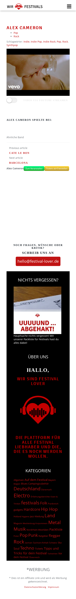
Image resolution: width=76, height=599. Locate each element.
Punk (33, 535)
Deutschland (27, 488)
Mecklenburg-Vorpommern (35, 523)
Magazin (18, 523)
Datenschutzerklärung (35, 586)
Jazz (32, 516)
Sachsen (28, 542)
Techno (27, 548)
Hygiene (25, 516)
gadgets (18, 509)
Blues (24, 483)
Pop (16, 32)
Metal (54, 522)
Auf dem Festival (36, 480)
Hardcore (32, 509)
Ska (60, 542)
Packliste (55, 529)
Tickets (39, 548)
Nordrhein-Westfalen (38, 529)
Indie (27, 41)
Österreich (34, 557)
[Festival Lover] (22, 7)
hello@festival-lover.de (38, 261)
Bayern (52, 480)
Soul (16, 548)
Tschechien (53, 553)
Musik (20, 529)
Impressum (53, 586)
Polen (16, 536)
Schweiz (53, 542)
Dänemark (46, 489)
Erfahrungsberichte (40, 496)
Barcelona (18, 163)
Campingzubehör (38, 483)
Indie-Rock (49, 41)
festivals (30, 502)
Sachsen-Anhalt (40, 542)
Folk (43, 503)
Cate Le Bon (19, 153)
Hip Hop (49, 509)
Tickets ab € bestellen (56, 168)
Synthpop (12, 45)
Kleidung (39, 516)
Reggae (54, 535)
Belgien (17, 483)
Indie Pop (36, 41)
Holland (17, 516)
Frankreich (53, 503)
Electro (22, 495)
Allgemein (19, 480)
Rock (16, 36)
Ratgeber (43, 535)
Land (50, 515)
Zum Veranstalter (34, 168)
